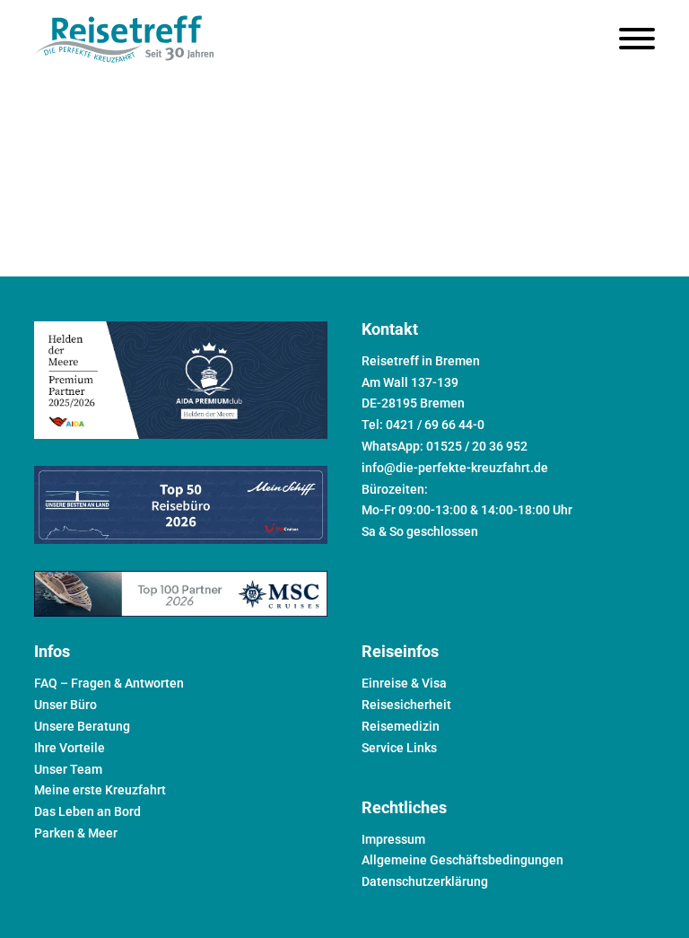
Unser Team (68, 769)
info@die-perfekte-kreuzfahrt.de (455, 467)
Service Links (399, 748)
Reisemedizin (401, 726)
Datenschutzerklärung (425, 881)
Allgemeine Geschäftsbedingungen (462, 860)
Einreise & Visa (404, 683)
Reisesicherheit (406, 704)
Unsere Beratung (82, 726)
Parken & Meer (76, 833)
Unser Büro (65, 704)
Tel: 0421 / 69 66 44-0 (423, 424)
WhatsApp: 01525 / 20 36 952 (445, 446)
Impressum (393, 839)
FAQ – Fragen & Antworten (109, 683)
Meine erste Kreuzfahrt (100, 790)
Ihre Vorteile (69, 748)
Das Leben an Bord (87, 811)
